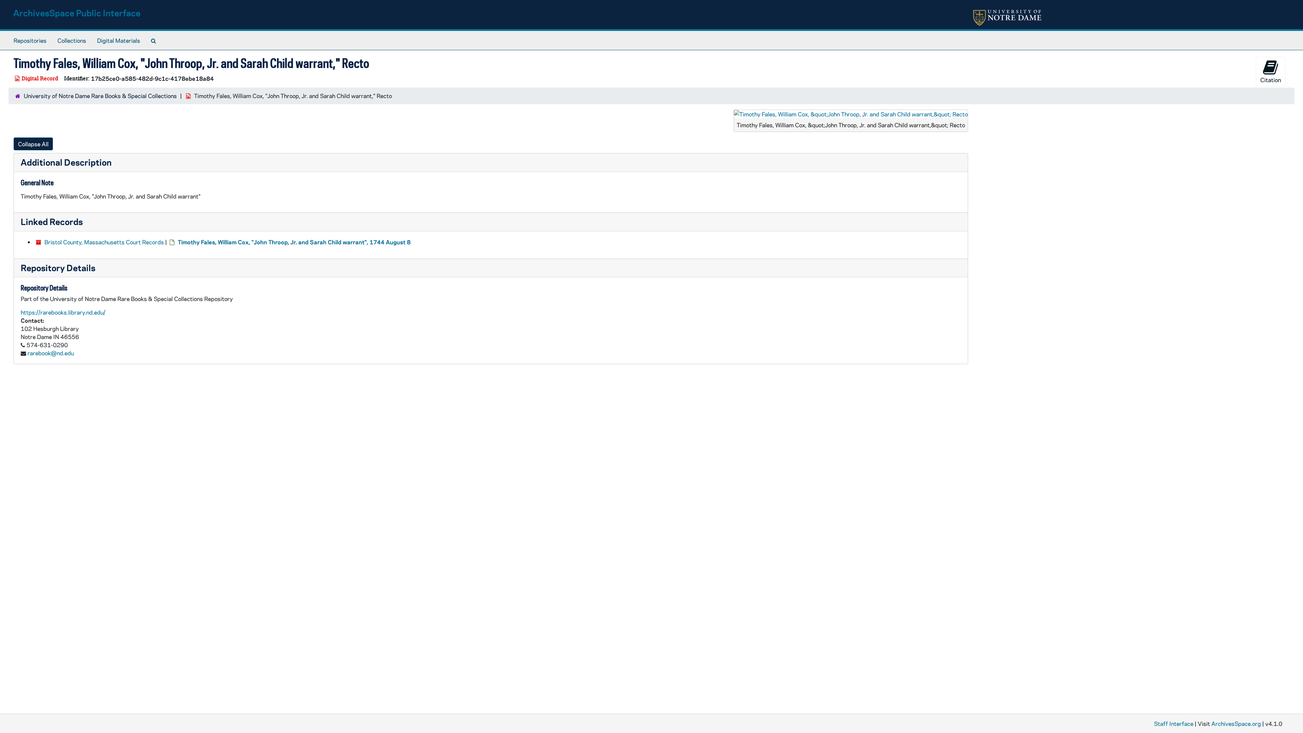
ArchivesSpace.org (1236, 723)
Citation (1270, 79)
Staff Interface (1173, 723)
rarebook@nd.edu (50, 353)
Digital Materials (118, 40)
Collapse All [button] (33, 144)
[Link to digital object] (851, 114)
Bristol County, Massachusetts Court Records (104, 242)
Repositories (30, 40)
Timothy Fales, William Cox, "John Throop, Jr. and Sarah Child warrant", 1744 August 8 (294, 242)
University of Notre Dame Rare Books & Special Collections (100, 95)
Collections (71, 40)
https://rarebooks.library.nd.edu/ (63, 312)
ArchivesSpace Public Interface (76, 12)
